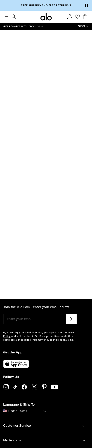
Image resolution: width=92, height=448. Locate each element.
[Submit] (71, 319)
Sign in (83, 26)
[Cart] (85, 16)
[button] (86, 5)
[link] (40, 26)
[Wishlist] (78, 16)
